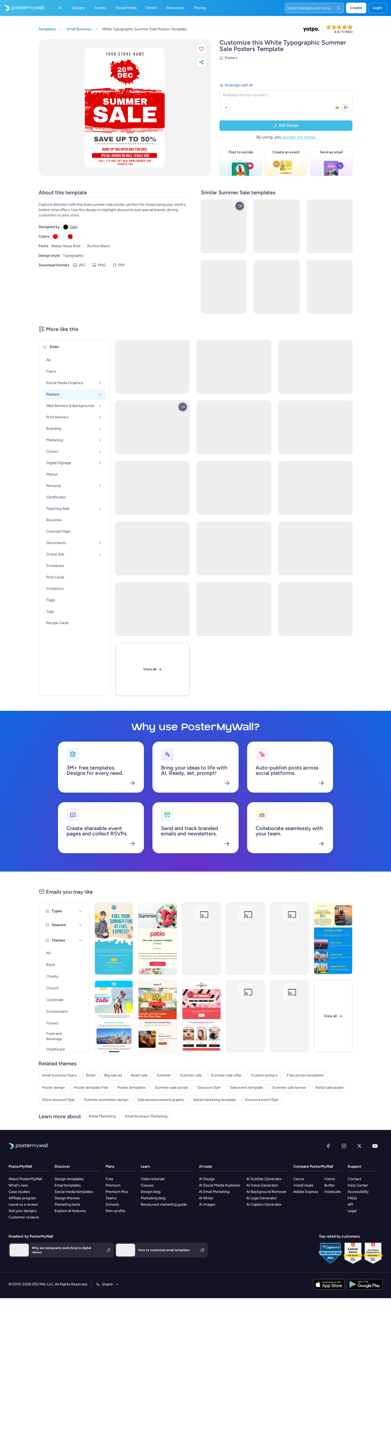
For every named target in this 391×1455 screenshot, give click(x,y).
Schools (112, 1204)
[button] (201, 49)
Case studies (19, 1191)
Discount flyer (209, 1087)
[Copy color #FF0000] (55, 236)
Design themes (67, 1198)
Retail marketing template (214, 1099)
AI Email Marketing (214, 1191)
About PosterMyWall (25, 1179)
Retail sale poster (329, 1087)
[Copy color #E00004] (70, 236)
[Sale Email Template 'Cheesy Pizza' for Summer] (157, 1016)
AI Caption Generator (264, 1204)
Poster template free (91, 1087)
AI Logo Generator (261, 1198)
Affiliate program (22, 1198)
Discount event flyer (262, 1099)
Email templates (68, 1185)
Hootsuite (332, 1191)
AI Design (207, 1179)
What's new (18, 1185)
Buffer (329, 1185)
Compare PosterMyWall (313, 1166)
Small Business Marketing (146, 1116)
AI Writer (206, 1198)
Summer (164, 1075)
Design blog (150, 1191)
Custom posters (264, 1075)
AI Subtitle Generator (264, 1179)
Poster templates (131, 1087)
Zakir (73, 227)
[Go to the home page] (22, 8)
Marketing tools (67, 1204)
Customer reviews (24, 1217)
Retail (90, 1075)
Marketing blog (153, 1198)
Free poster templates (305, 1075)
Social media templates (74, 1191)
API (350, 1204)
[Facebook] (328, 1146)
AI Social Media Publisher (219, 1185)
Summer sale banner (289, 1087)
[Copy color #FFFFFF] (62, 236)
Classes (147, 1185)
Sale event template (246, 1087)
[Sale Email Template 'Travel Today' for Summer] (245, 1016)
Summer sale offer (226, 1075)
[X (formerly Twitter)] (359, 1146)
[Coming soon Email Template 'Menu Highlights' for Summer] (157, 938)
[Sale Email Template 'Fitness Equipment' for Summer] (289, 1016)
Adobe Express (305, 1191)
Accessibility (358, 1191)
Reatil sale (139, 1075)
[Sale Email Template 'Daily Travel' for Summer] (333, 938)
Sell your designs (23, 1211)
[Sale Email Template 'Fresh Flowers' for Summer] (201, 938)
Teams (111, 1198)
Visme (329, 1179)
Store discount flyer (58, 1099)
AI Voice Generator (262, 1185)
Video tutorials (153, 1179)
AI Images (207, 1204)
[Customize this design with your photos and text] (125, 107)
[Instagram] (344, 1146)
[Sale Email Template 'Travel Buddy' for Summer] (114, 1016)
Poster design (53, 1087)
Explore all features (70, 1211)
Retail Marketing (102, 1116)
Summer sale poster (171, 1087)
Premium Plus (117, 1191)
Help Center (358, 1185)
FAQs (352, 1198)
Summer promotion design (106, 1099)
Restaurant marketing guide (164, 1204)
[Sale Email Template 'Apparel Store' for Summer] (289, 938)
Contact (354, 1179)
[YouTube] (375, 1146)
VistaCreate (303, 1185)
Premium (113, 1185)
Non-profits (115, 1211)
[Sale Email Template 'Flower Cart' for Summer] (245, 938)
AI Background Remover (266, 1191)
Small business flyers (59, 1075)
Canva (298, 1179)
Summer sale (191, 1075)
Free (109, 1179)
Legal (352, 1211)
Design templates (69, 1179)
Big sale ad (113, 1075)
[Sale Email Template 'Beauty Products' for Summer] (201, 1016)
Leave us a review (23, 1204)
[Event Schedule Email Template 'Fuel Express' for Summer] (114, 938)
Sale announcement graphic (161, 1099)
